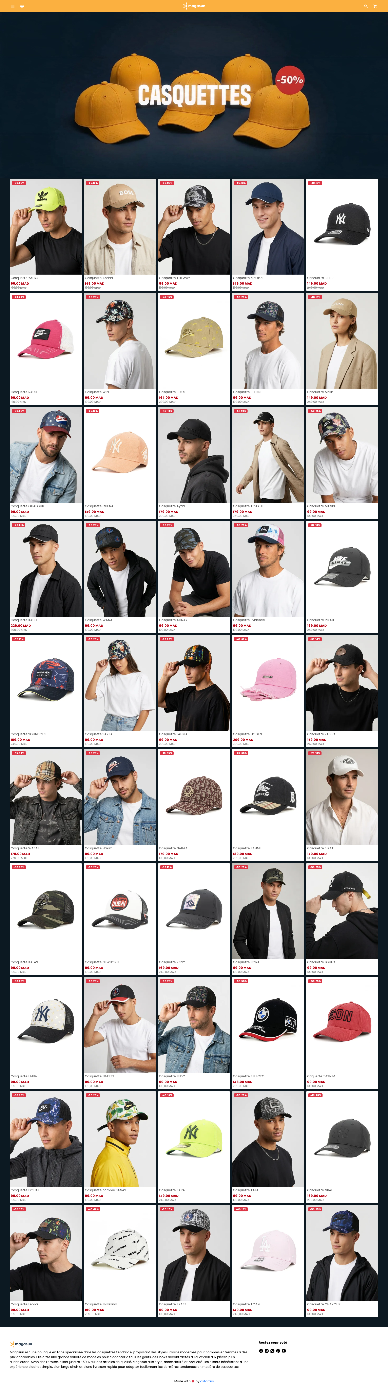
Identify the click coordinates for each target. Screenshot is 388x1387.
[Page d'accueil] (194, 5)
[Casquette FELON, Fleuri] (268, 341)
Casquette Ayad (172, 506)
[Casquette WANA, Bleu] (120, 569)
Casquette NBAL (320, 1190)
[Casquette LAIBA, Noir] (46, 1025)
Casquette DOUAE (25, 1190)
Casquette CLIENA (99, 506)
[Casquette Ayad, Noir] (194, 455)
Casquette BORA (246, 962)
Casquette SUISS (172, 392)
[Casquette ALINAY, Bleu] (194, 569)
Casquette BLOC (172, 1076)
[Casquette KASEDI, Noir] (46, 569)
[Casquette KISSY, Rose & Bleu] (194, 911)
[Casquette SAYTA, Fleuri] (120, 683)
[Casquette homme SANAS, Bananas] (120, 1139)
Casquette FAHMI (246, 848)
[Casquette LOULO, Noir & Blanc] (342, 911)
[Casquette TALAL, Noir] (268, 1139)
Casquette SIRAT (320, 848)
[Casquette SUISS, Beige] (194, 341)
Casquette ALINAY (173, 620)
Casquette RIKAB (320, 620)
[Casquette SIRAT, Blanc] (342, 797)
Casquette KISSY (172, 962)
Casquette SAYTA (99, 734)
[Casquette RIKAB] (342, 569)
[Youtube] (283, 1350)
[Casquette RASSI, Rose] (46, 341)
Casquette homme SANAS (105, 1190)
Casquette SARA (172, 1190)
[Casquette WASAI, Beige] (46, 797)
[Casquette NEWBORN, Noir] (120, 911)
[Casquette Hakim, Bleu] (120, 797)
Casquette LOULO (321, 962)
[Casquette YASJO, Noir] (342, 683)
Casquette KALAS (24, 962)
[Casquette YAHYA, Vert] (46, 227)
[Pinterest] (278, 1350)
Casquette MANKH (321, 506)
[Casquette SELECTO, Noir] (268, 1025)
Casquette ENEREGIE (101, 1304)
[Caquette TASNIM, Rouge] (342, 1025)
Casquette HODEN (247, 734)
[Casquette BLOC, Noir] (194, 1025)
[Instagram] (267, 1350)
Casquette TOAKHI (248, 506)
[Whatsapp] (273, 1350)
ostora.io (207, 1381)
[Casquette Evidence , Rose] (268, 569)
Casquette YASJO (321, 734)
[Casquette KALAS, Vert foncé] (46, 911)
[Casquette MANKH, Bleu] (342, 455)
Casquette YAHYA (25, 278)
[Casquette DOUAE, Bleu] (46, 1139)
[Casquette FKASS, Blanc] (194, 1253)
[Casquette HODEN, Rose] (268, 683)
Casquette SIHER (320, 278)
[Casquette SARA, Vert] (194, 1139)
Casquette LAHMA (173, 734)
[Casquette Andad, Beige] (120, 227)
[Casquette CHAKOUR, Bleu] (342, 1253)
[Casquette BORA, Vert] (268, 911)
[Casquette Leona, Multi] (46, 1253)
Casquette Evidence (249, 620)
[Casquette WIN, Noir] (120, 341)
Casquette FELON (246, 392)
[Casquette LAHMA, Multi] (194, 683)
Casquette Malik (320, 392)
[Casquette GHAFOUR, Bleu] (46, 455)
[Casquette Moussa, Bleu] (268, 227)
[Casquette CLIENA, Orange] (120, 455)
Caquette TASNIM (321, 1076)
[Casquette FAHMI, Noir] (268, 797)
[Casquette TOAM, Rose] (268, 1253)
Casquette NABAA (173, 848)
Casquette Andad (99, 278)
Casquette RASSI (24, 392)
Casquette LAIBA (24, 1076)
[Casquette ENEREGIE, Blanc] (120, 1253)
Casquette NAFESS (99, 1076)
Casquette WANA (98, 620)
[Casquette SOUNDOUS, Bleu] (46, 683)
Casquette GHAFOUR (27, 506)
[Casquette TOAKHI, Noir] (268, 455)
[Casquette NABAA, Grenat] (194, 797)
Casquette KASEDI (25, 620)
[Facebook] (261, 1350)
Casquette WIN (97, 392)
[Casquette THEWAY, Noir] (194, 227)
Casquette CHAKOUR (324, 1304)
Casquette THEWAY (174, 278)
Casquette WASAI (25, 848)
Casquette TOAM (246, 1304)
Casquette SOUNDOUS (28, 734)
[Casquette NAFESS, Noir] (120, 1025)
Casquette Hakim (98, 848)
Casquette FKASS (172, 1304)
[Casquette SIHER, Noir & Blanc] (342, 227)
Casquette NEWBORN (102, 962)
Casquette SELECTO (249, 1076)
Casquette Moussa (248, 278)
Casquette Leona (24, 1304)
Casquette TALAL (246, 1190)
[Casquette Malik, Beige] (342, 341)
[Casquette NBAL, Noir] (342, 1139)
